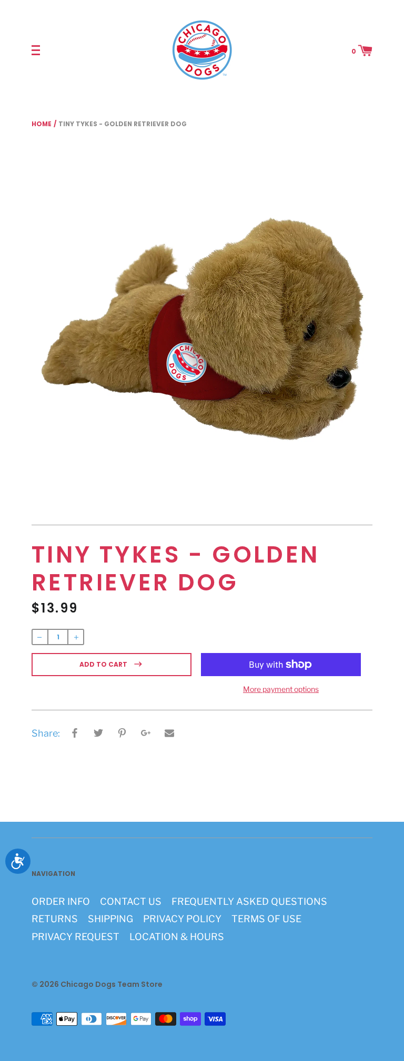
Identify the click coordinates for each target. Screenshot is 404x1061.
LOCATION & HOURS (176, 936)
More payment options (281, 689)
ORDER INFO (61, 901)
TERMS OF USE (266, 918)
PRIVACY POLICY (182, 918)
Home (42, 123)
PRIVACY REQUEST (75, 936)
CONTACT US (130, 901)
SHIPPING (110, 918)
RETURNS (55, 918)
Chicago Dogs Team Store (111, 984)
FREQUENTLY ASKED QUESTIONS (249, 901)
